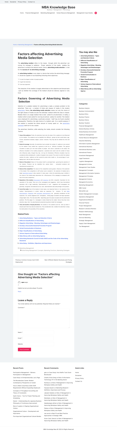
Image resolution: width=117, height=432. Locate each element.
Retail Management (85, 214)
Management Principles (86, 176)
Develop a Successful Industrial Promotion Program (36, 225)
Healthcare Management (86, 135)
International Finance (85, 152)
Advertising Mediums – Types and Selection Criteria (36, 218)
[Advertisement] (58, 28)
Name (20, 332)
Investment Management (86, 155)
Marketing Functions (50, 250)
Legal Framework (84, 158)
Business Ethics (83, 114)
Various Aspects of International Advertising (33, 233)
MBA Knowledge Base (58, 7)
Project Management (85, 206)
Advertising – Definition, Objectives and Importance (35, 243)
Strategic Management (86, 220)
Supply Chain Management (87, 223)
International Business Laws (87, 149)
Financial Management (32, 13)
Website (20, 344)
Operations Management (86, 197)
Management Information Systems (89, 173)
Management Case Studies (85, 13)
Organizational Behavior (86, 200)
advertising (21, 110)
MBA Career (82, 188)
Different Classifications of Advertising (32, 220)
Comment (21, 307)
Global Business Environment (87, 132)
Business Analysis (84, 108)
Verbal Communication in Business (30, 228)
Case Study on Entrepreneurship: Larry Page (26, 377)
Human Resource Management (66, 13)
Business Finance (84, 117)
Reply (19, 291)
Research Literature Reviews (87, 208)
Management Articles (85, 164)
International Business (85, 146)
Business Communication (86, 111)
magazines (45, 180)
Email (20, 338)
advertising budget (27, 173)
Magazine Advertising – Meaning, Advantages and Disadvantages (40, 223)
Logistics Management (86, 161)
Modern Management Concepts (88, 194)
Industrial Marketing (85, 140)
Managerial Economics (86, 182)
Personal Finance (84, 203)
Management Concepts (86, 170)
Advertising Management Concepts (32, 250)
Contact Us (31, 2)
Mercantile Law (83, 191)
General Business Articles (86, 129)
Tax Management (84, 226)
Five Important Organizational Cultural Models (27, 416)
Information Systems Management (89, 143)
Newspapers (37, 180)
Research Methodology (86, 211)
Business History (84, 120)
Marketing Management (48, 13)
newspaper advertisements (44, 193)
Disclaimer (13, 2)
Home (6, 2)
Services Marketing (85, 217)
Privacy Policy (22, 2)
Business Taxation (84, 123)
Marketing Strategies (63, 250)
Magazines (31, 193)
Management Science (85, 179)
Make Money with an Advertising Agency (32, 236)
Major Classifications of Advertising (31, 231)
